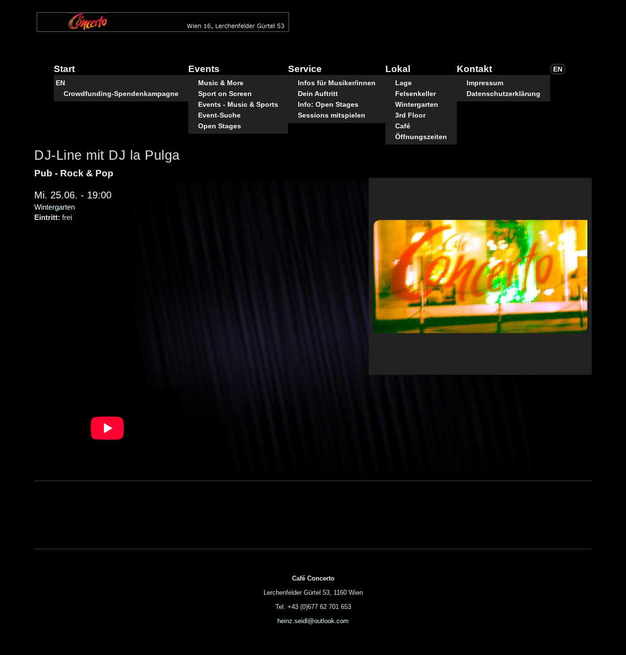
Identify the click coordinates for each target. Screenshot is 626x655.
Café (402, 126)
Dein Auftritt (318, 93)
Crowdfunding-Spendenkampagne (121, 93)
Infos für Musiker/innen (337, 83)
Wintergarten (416, 104)
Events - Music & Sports (238, 104)
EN (60, 83)
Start (64, 69)
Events (204, 69)
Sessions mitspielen (331, 115)
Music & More (221, 83)
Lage (403, 83)
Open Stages (219, 126)
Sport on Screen (225, 93)
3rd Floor (410, 115)
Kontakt (474, 69)
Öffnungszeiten (421, 137)
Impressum (485, 83)
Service (305, 69)
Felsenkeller (415, 93)
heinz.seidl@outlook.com (313, 621)
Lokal (397, 69)
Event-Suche (219, 115)
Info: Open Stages (328, 104)
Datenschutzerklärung (503, 93)
